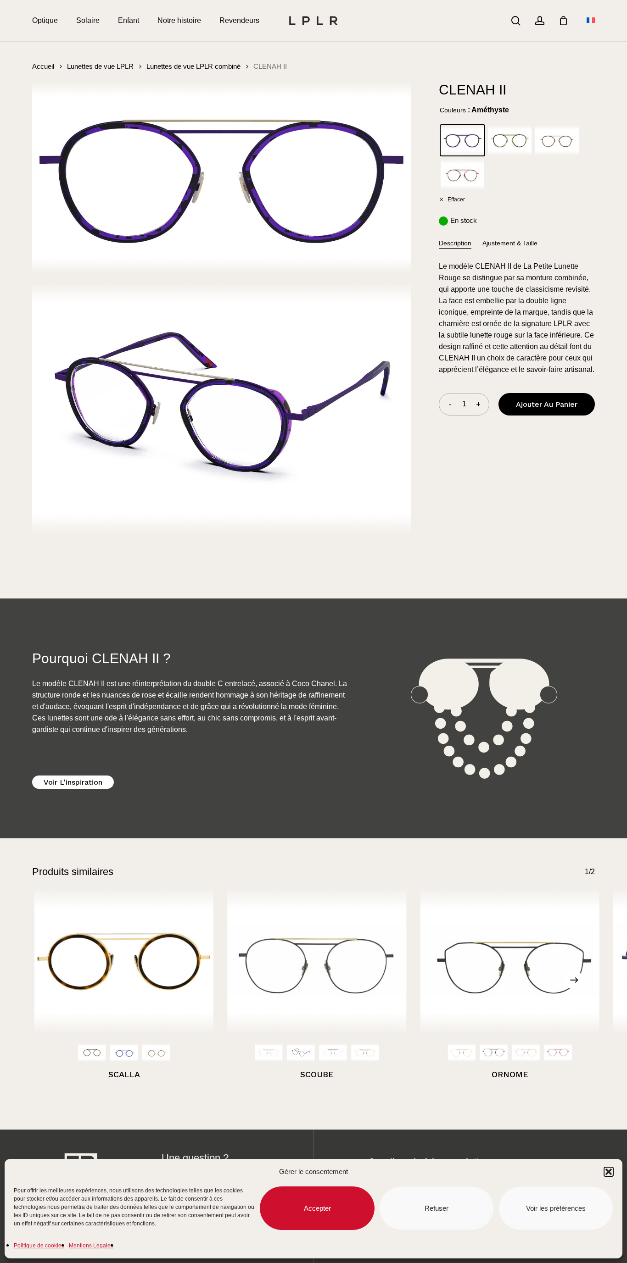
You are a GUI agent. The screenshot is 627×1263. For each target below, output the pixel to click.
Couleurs (453, 110)
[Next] (574, 980)
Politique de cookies (39, 1245)
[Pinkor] (156, 1052)
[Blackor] (300, 1052)
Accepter (317, 1208)
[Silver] (333, 1052)
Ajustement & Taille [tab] (509, 243)
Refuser (436, 1208)
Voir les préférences (556, 1208)
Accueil (43, 66)
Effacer (456, 199)
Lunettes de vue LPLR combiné (193, 66)
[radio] (462, 140)
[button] (608, 1171)
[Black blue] (124, 1052)
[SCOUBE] (316, 961)
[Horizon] (462, 1052)
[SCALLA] (123, 961)
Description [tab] (455, 243)
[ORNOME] (509, 961)
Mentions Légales (91, 1245)
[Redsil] (558, 1052)
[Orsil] (268, 1052)
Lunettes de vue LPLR (100, 66)
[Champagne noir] (92, 1052)
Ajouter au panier (546, 404)
